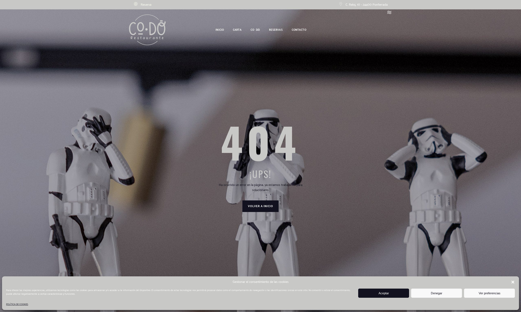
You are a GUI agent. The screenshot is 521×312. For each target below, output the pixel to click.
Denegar (436, 293)
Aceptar (384, 293)
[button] (513, 282)
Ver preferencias (489, 293)
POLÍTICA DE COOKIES (17, 304)
